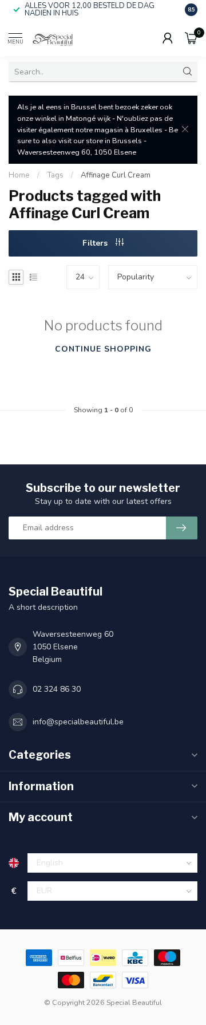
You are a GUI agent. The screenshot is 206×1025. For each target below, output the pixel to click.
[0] (191, 37)
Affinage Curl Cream (115, 175)
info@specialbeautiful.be (78, 721)
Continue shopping (103, 349)
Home (19, 175)
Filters (96, 243)
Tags (55, 175)
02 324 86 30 (57, 689)
